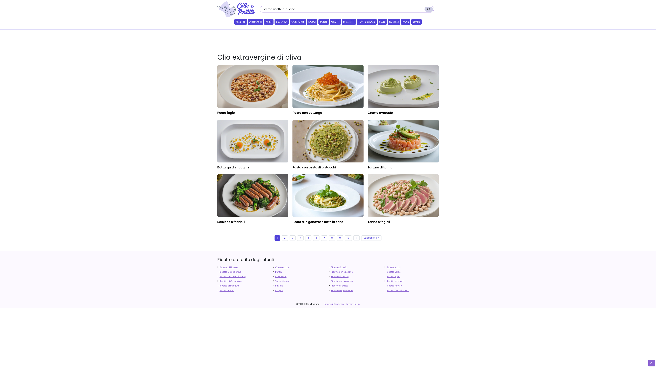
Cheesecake (282, 267)
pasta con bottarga (307, 112)
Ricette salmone (395, 281)
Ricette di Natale (229, 267)
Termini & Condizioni (334, 304)
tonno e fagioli (379, 222)
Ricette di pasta (339, 286)
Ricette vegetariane (342, 291)
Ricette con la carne (342, 272)
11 (356, 238)
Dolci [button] (312, 21)
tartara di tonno (380, 167)
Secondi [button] (281, 21)
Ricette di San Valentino (232, 277)
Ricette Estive (227, 291)
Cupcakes (280, 277)
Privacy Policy (353, 304)
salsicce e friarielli (231, 222)
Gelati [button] (335, 21)
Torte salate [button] (366, 21)
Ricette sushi (393, 267)
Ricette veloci (394, 272)
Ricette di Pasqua (229, 286)
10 (348, 238)
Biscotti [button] (348, 21)
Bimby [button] (416, 21)
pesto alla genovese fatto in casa (317, 222)
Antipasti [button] (255, 21)
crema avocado (380, 112)
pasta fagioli (226, 112)
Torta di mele (282, 281)
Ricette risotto (394, 286)
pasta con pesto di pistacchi (314, 167)
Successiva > (371, 238)
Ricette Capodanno (230, 272)
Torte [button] (323, 21)
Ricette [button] (240, 21)
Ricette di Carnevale (231, 281)
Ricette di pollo (339, 267)
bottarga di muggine (233, 167)
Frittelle (279, 286)
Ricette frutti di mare (398, 291)
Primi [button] (268, 21)
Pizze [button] (382, 21)
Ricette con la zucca (342, 281)
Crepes (279, 291)
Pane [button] (405, 21)
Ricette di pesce (339, 277)
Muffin (278, 272)
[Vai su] (651, 363)
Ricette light (393, 277)
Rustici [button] (394, 21)
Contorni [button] (298, 21)
